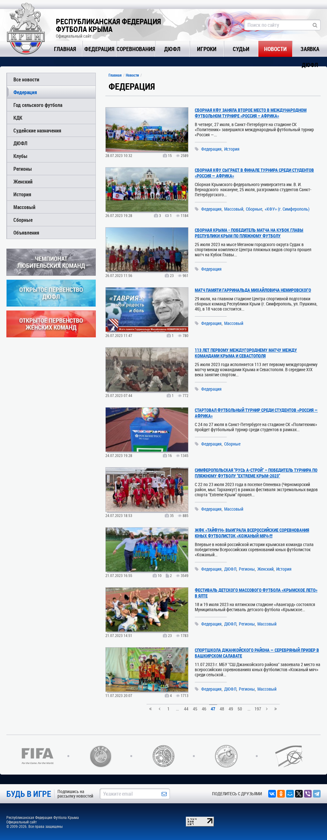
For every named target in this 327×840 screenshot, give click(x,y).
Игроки (207, 49)
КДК (17, 117)
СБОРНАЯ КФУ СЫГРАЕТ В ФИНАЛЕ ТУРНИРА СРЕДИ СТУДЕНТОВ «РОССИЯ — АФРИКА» (254, 173)
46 (204, 709)
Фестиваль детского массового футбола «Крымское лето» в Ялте (256, 593)
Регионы (22, 168)
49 (231, 709)
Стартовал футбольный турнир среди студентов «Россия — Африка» (256, 413)
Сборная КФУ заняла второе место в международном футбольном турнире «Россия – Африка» (251, 113)
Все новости (26, 79)
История (22, 194)
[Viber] (308, 794)
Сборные (23, 219)
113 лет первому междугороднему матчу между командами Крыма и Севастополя (246, 353)
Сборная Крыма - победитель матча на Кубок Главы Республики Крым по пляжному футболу (249, 233)
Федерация (99, 49)
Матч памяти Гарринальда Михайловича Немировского (253, 290)
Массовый (24, 207)
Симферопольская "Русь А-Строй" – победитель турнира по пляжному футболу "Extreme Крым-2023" (256, 473)
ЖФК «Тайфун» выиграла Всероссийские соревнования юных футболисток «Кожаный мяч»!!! (252, 533)
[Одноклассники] (281, 794)
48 (222, 709)
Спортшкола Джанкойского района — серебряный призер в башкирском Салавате (257, 653)
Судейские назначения (37, 130)
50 (240, 709)
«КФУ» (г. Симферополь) (287, 209)
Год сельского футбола (37, 104)
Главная (65, 49)
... (177, 709)
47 (213, 709)
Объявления (26, 232)
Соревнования (136, 49)
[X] (299, 794)
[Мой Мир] (290, 794)
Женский (23, 181)
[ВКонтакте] (272, 794)
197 (258, 709)
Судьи (241, 49)
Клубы (20, 156)
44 (186, 709)
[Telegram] (317, 794)
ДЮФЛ (172, 49)
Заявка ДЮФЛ (309, 51)
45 (195, 709)
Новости (275, 49)
